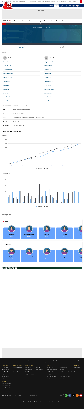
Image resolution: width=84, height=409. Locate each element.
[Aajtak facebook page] (69, 395)
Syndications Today (56, 401)
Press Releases (34, 362)
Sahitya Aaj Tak (50, 367)
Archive (20, 395)
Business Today (40, 1)
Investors (40, 360)
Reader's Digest (39, 369)
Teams (46, 21)
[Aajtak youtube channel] (80, 395)
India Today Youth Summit (66, 372)
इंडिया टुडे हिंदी (22, 1)
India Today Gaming (6, 383)
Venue (64, 21)
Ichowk (15, 395)
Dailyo (10, 395)
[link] (81, 1)
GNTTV (27, 1)
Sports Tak (63, 1)
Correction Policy (75, 360)
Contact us (11, 360)
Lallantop (47, 1)
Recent (24, 21)
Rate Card (46, 360)
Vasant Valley (5, 367)
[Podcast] (73, 6)
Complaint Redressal (31, 360)
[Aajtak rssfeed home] (77, 395)
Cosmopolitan (28, 367)
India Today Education (7, 372)
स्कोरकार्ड (21, 47)
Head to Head (55, 21)
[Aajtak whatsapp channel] (66, 395)
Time (37, 372)
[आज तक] (5, 5)
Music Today (28, 372)
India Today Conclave (52, 369)
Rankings (38, 21)
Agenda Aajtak (63, 367)
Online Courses (5, 369)
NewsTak (53, 1)
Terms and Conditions (64, 360)
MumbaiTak (75, 1)
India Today (15, 1)
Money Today (28, 369)
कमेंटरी (62, 47)
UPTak (58, 1)
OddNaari (38, 367)
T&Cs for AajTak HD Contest (46, 362)
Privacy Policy (54, 360)
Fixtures (16, 21)
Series (31, 21)
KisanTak (69, 1)
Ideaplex (62, 369)
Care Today (77, 367)
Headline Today (78, 374)
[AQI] (67, 6)
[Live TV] (77, 6)
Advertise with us (20, 360)
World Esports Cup (6, 385)
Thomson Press (16, 371)
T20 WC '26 (5, 21)
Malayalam (33, 1)
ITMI (3, 374)
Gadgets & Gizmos (29, 374)
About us (5, 360)
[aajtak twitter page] (73, 395)
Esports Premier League (7, 387)
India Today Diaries (17, 367)
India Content (77, 371)
